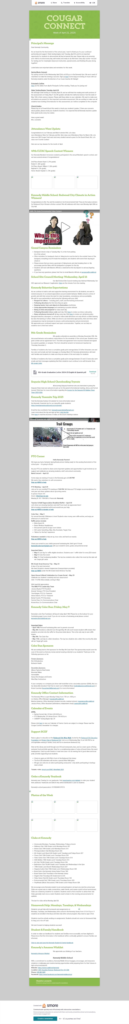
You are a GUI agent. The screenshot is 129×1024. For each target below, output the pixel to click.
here (36, 414)
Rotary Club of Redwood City (51, 740)
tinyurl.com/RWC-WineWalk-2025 (53, 769)
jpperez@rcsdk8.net (80, 703)
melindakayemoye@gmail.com (84, 686)
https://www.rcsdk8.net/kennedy (48, 968)
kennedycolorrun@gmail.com (41, 546)
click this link (64, 412)
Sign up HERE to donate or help (42, 509)
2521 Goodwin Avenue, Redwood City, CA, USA (53, 970)
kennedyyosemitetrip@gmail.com (63, 410)
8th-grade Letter (36, 363)
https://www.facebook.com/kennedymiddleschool (55, 974)
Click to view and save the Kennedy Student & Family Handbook (52, 943)
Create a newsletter (45, 1019)
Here (60, 283)
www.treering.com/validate (71, 780)
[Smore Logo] (40, 2)
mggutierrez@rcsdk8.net (86, 701)
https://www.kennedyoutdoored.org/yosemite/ (46, 405)
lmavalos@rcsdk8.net (57, 699)
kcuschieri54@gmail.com (51, 688)
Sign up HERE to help (38, 539)
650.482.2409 (41, 972)
